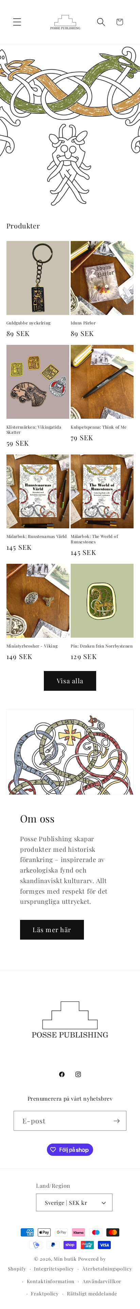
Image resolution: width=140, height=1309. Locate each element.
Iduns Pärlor (83, 322)
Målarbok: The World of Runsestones (94, 539)
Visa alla (70, 680)
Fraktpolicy (45, 1293)
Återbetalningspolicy (107, 1268)
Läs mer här (52, 929)
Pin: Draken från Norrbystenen (102, 646)
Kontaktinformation (51, 1281)
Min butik (65, 1259)
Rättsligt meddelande (92, 1293)
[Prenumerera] (116, 1121)
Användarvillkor (102, 1281)
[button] (17, 22)
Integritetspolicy (54, 1268)
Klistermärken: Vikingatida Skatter (34, 430)
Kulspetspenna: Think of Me (99, 427)
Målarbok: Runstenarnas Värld (36, 536)
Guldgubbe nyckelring (28, 322)
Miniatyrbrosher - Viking (31, 646)
